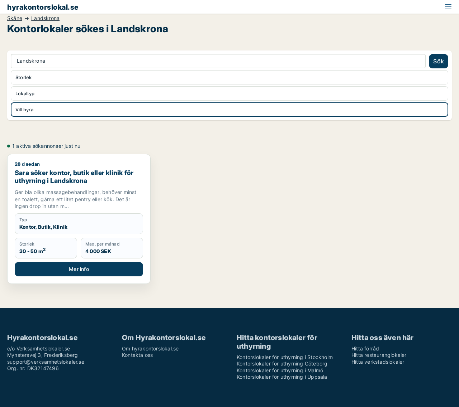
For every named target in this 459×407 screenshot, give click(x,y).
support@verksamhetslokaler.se (45, 362)
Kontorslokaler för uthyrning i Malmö (280, 370)
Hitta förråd (365, 348)
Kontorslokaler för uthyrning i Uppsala (282, 377)
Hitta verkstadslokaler (377, 362)
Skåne (14, 18)
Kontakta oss (137, 355)
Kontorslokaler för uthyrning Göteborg (282, 363)
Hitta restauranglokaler (379, 355)
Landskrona (45, 18)
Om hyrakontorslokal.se (150, 348)
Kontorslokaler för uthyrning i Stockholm (285, 357)
